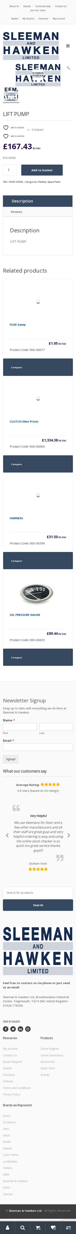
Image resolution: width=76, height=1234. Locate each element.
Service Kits (48, 1098)
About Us (14, 6)
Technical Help (43, 6)
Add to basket (42, 170)
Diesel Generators (52, 1091)
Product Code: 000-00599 (38, 530)
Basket (14, 18)
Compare (37, 129)
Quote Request (12, 1098)
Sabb (6, 1211)
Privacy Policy (11, 1131)
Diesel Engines (50, 1085)
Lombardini (10, 1198)
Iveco (6, 1171)
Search (38, 941)
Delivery (8, 1118)
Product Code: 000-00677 (38, 337)
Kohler (7, 1178)
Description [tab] (22, 201)
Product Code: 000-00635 (38, 627)
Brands (27, 6)
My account (59, 18)
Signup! (10, 759)
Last (41, 733)
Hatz (6, 1165)
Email (8, 741)
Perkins (42, 182)
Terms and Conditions (17, 1124)
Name (9, 720)
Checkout (43, 18)
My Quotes (28, 18)
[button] (68, 69)
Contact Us (60, 6)
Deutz (7, 1152)
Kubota (7, 1185)
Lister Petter (11, 1191)
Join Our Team (38, 10)
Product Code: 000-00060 (38, 433)
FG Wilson (9, 1158)
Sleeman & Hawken (15, 1217)
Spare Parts (54, 182)
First (5, 733)
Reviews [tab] (16, 212)
